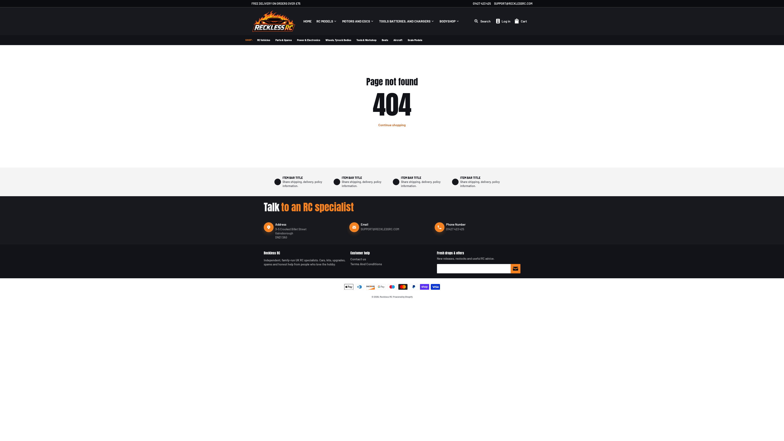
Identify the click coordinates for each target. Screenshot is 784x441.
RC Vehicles (263, 40)
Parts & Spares (283, 40)
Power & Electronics (308, 40)
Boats (385, 40)
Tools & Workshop (366, 40)
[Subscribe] (515, 268)
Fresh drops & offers (450, 253)
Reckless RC (272, 253)
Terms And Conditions (366, 264)
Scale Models (415, 40)
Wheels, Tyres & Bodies (338, 40)
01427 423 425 (482, 3)
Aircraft (397, 40)
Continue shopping (392, 125)
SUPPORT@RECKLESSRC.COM (513, 3)
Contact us (358, 259)
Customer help (360, 253)
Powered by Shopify (403, 296)
